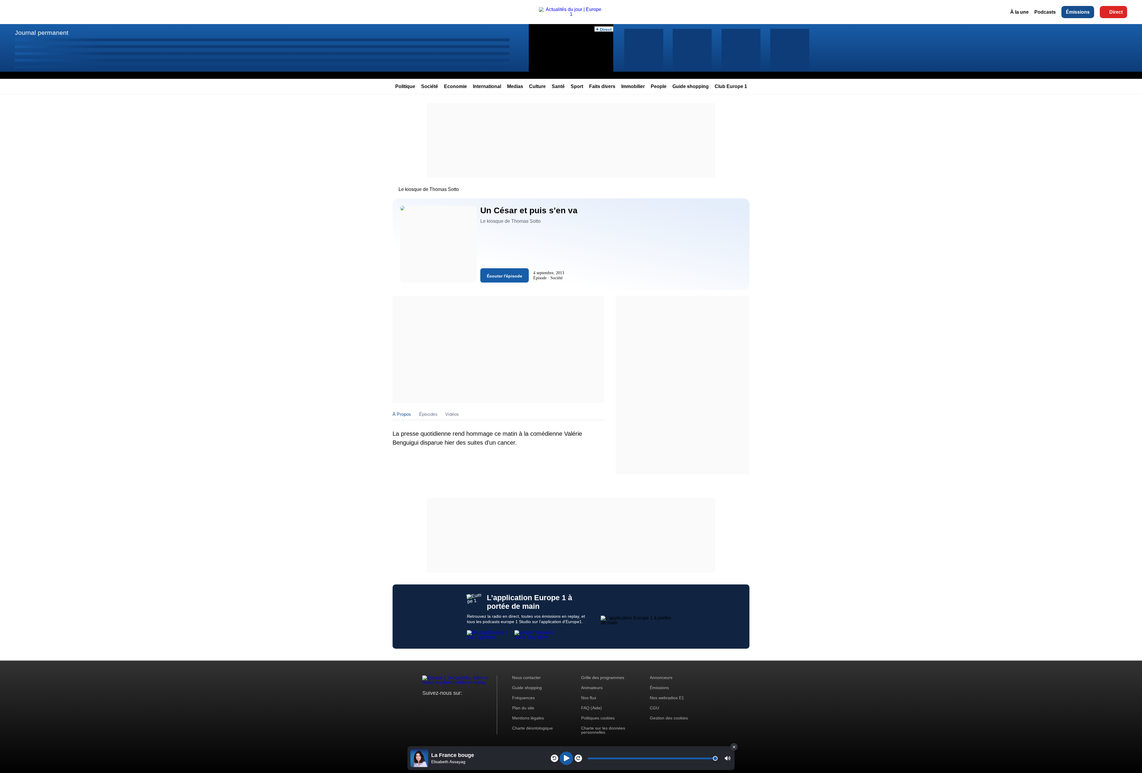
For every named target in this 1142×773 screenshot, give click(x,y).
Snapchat (466, 704)
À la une (1019, 12)
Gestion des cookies (669, 718)
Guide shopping (690, 86)
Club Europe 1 (731, 86)
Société (429, 86)
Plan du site (523, 707)
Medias (515, 86)
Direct (1116, 12)
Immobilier (633, 86)
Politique (405, 86)
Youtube (456, 704)
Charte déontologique (532, 728)
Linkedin (476, 704)
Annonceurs (661, 677)
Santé (558, 86)
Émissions (1078, 12)
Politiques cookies (598, 718)
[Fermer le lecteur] (734, 746)
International (487, 86)
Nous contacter (526, 677)
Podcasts (1045, 12)
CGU (654, 707)
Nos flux (588, 697)
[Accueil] (571, 14)
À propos (402, 414)
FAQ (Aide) (591, 707)
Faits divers (602, 86)
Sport (577, 86)
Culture (537, 86)
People (658, 86)
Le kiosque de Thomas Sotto (429, 189)
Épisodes (428, 414)
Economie (455, 86)
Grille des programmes (602, 677)
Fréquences (523, 697)
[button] (728, 758)
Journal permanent (41, 32)
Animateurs (592, 687)
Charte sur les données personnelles (603, 730)
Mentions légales (528, 718)
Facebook (446, 704)
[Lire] (566, 758)
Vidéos (452, 414)
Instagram (436, 704)
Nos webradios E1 (667, 697)
